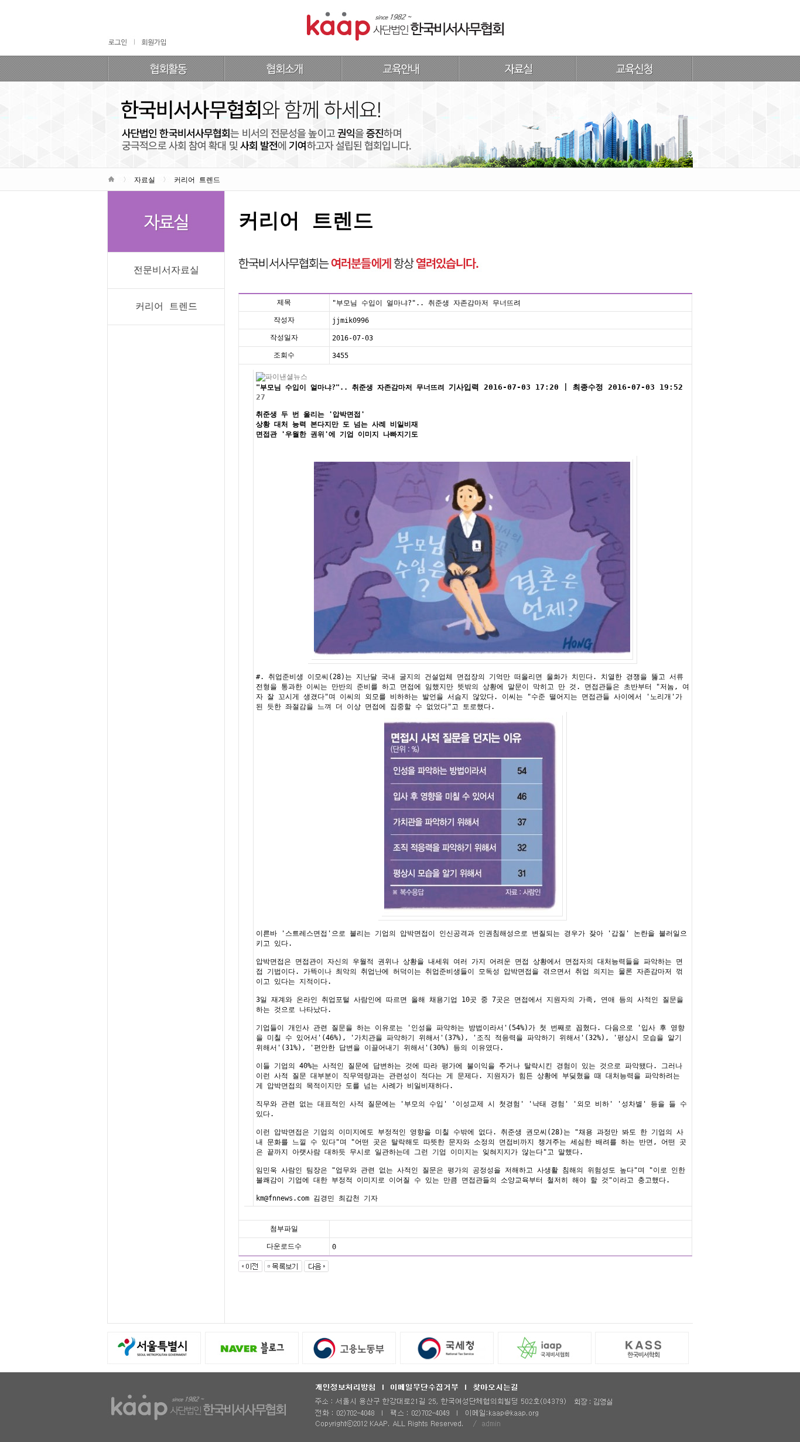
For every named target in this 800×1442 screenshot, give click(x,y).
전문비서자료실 (166, 269)
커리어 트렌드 (166, 306)
